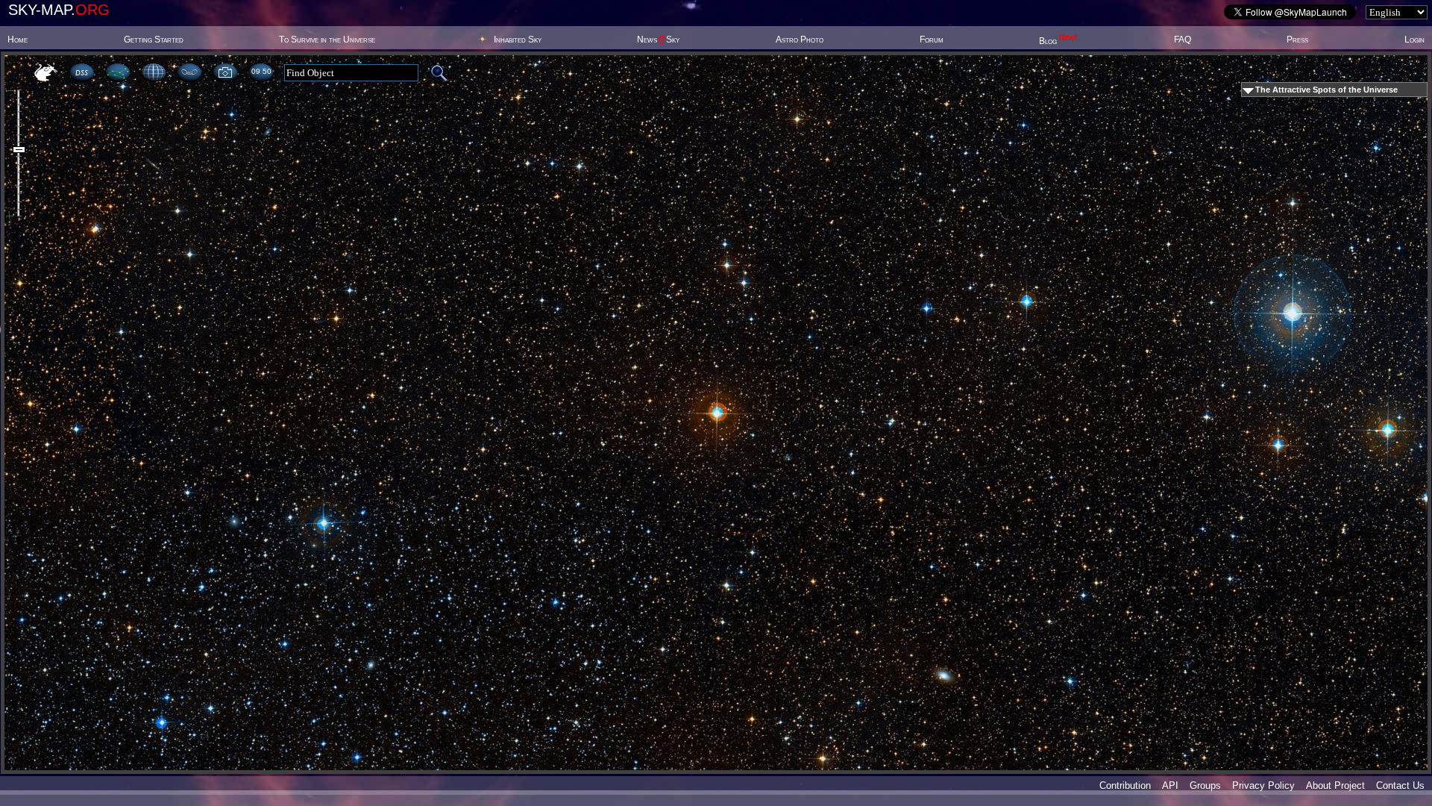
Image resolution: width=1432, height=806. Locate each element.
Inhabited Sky (517, 39)
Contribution (1125, 785)
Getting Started (153, 39)
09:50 (261, 71)
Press (1297, 39)
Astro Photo (799, 39)
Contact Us (1400, 785)
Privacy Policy (1263, 785)
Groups (1205, 785)
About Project (1335, 785)
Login (1414, 39)
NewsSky (658, 39)
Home (17, 39)
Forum (931, 39)
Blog (1058, 41)
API (1170, 785)
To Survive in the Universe (327, 39)
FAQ (1182, 39)
